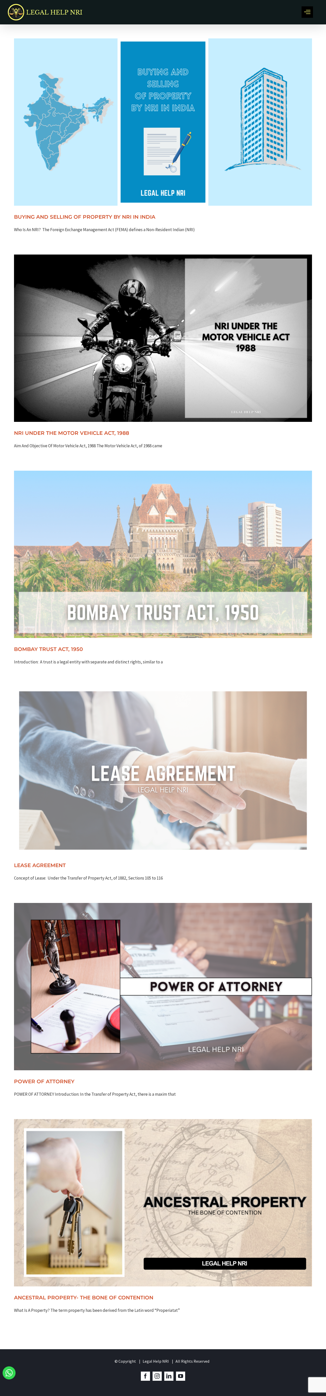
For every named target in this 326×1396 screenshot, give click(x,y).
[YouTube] (180, 1376)
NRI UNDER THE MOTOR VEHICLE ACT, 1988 (71, 433)
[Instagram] (157, 1376)
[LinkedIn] (168, 1376)
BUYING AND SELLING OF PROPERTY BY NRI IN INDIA (84, 217)
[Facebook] (145, 1376)
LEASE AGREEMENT (40, 865)
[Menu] (307, 12)
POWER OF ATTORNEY (44, 1081)
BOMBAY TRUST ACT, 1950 (48, 649)
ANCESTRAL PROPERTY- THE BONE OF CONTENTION (83, 1298)
